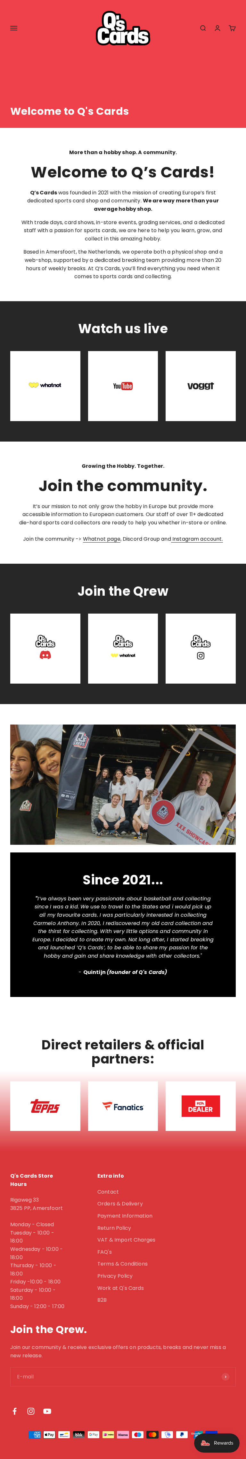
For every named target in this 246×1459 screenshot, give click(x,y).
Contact (108, 1192)
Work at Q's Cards (120, 1288)
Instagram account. (197, 539)
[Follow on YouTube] (47, 1411)
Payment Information (124, 1216)
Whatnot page (101, 539)
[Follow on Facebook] (14, 1411)
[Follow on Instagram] (31, 1411)
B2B (102, 1300)
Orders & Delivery (120, 1203)
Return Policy (114, 1228)
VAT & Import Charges (126, 1239)
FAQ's (104, 1252)
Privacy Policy (115, 1276)
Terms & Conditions (122, 1263)
